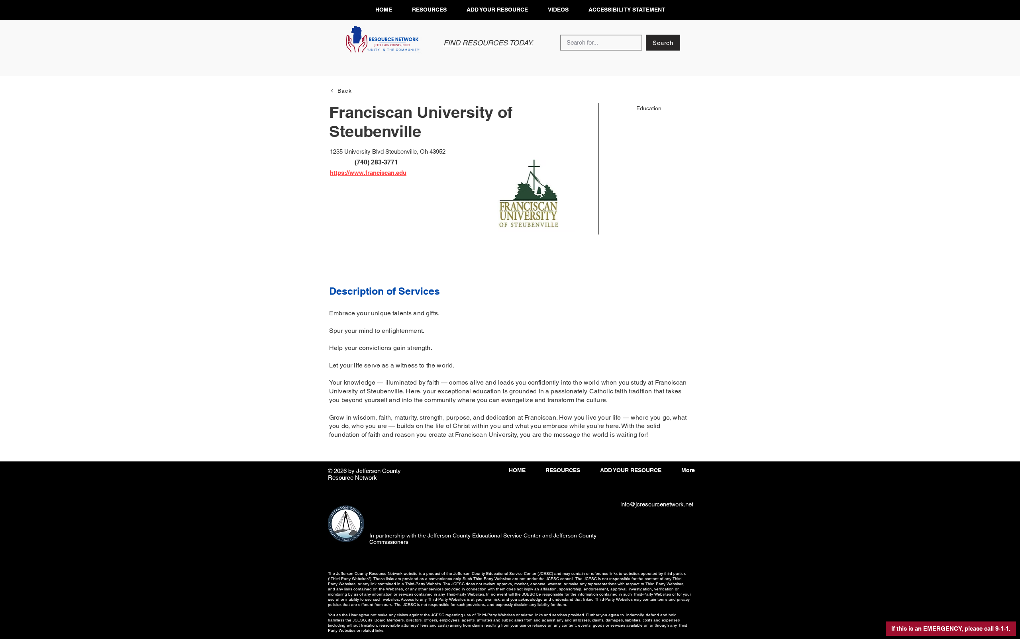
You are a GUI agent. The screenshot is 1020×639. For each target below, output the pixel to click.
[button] (951, 628)
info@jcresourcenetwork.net (656, 504)
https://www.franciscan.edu (368, 172)
